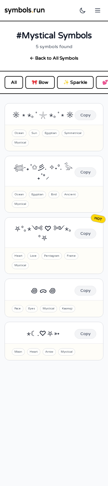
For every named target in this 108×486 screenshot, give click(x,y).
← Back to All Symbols (54, 58)
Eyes (31, 308)
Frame (71, 256)
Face (17, 308)
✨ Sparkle (75, 82)
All (14, 82)
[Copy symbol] (85, 115)
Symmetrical (73, 133)
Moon (18, 351)
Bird (54, 194)
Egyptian (51, 133)
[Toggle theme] (82, 10)
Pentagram (51, 256)
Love (33, 256)
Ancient (70, 194)
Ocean (19, 133)
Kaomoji (67, 308)
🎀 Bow (40, 82)
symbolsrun (25, 10)
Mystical (20, 142)
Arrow (49, 351)
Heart (18, 256)
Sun (34, 133)
